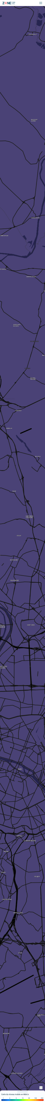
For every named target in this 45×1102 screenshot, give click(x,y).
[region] (22, 551)
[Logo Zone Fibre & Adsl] (9, 3)
